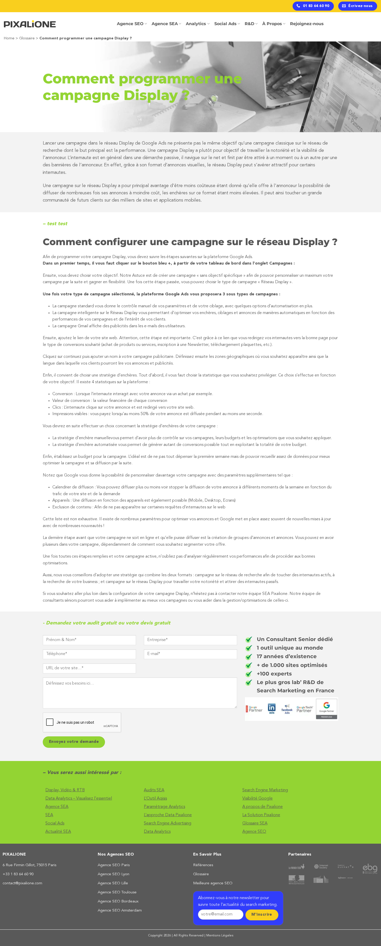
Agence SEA (165, 23)
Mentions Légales (219, 935)
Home (9, 38)
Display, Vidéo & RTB (65, 790)
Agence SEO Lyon (113, 874)
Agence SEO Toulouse (117, 892)
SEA (49, 815)
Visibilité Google (257, 798)
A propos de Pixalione (262, 807)
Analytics (196, 23)
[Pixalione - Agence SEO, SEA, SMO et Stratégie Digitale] (30, 24)
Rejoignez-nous (307, 23)
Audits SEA (154, 790)
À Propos (272, 23)
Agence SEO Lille (113, 883)
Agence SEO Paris (114, 865)
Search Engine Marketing (265, 790)
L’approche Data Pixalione (168, 815)
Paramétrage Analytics (164, 807)
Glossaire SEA (254, 823)
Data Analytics (157, 832)
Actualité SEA (58, 832)
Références (203, 865)
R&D (249, 23)
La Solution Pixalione (261, 815)
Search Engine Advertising (167, 823)
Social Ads (225, 23)
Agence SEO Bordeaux (118, 902)
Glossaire (27, 38)
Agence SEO (130, 23)
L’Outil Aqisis (155, 798)
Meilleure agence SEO (212, 883)
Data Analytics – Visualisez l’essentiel (78, 798)
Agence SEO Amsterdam (120, 911)
